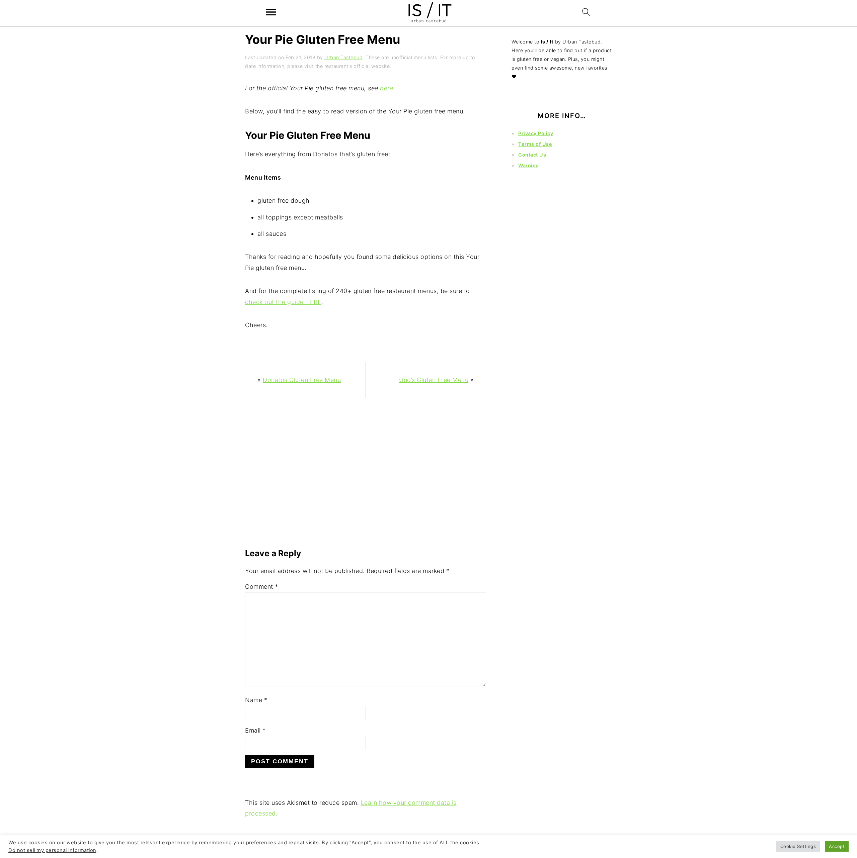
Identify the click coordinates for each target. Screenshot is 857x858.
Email (255, 730)
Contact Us (532, 155)
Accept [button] (837, 846)
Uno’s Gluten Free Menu (433, 379)
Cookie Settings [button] (798, 846)
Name (256, 699)
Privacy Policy (535, 133)
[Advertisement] (365, 476)
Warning (528, 165)
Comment (261, 586)
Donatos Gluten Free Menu (302, 379)
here (386, 88)
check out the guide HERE (283, 301)
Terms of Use (535, 144)
